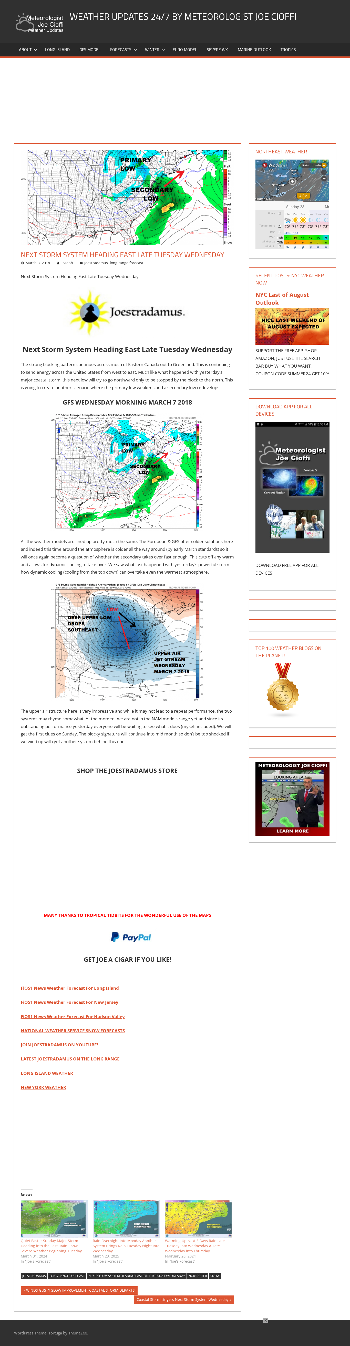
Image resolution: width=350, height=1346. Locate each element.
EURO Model (185, 49)
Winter (152, 49)
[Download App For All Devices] (292, 551)
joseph (67, 262)
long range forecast (126, 262)
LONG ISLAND (57, 49)
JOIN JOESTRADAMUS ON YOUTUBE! (59, 1045)
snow (215, 1276)
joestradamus (34, 1276)
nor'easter (198, 1276)
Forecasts (120, 49)
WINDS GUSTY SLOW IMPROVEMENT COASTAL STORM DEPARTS (80, 1291)
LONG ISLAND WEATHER (47, 1073)
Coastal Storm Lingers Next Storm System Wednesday (182, 1300)
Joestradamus (96, 262)
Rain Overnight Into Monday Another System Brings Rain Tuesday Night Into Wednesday (126, 1245)
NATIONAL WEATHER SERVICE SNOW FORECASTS (73, 1031)
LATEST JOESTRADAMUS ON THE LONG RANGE (70, 1059)
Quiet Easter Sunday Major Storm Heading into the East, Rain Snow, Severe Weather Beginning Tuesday (51, 1245)
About (25, 49)
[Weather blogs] (283, 717)
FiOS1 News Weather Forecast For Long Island (70, 988)
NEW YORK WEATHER (43, 1087)
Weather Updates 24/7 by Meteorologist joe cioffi (183, 16)
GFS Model (89, 49)
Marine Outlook (254, 49)
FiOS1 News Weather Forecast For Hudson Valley (73, 1016)
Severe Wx (217, 49)
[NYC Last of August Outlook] (292, 343)
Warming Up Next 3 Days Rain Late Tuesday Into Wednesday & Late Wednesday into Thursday (195, 1245)
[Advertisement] (175, 96)
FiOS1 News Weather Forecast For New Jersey (69, 1002)
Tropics (288, 49)
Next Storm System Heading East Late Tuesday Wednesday (136, 1276)
